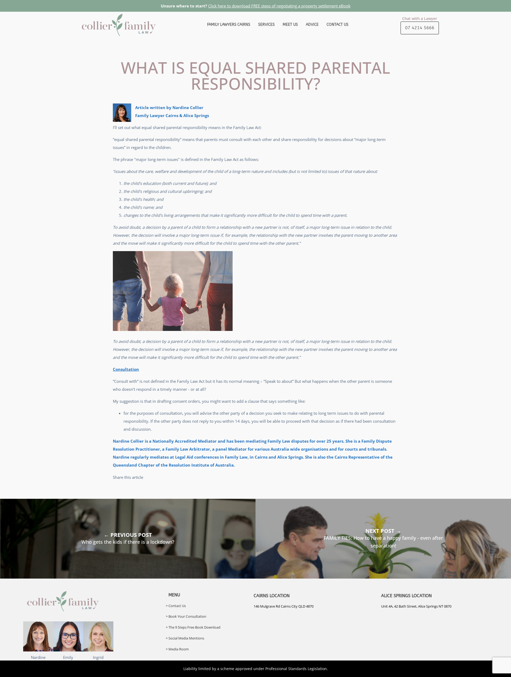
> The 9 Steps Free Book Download (193, 627)
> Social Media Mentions (185, 638)
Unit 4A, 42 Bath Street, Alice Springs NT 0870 (416, 606)
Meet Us (290, 24)
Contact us (337, 24)
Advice (312, 24)
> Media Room (177, 649)
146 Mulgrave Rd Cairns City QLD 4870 (284, 606)
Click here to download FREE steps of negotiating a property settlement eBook (279, 6)
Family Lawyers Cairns (228, 24)
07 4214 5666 (419, 27)
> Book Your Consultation (186, 616)
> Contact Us (176, 605)
